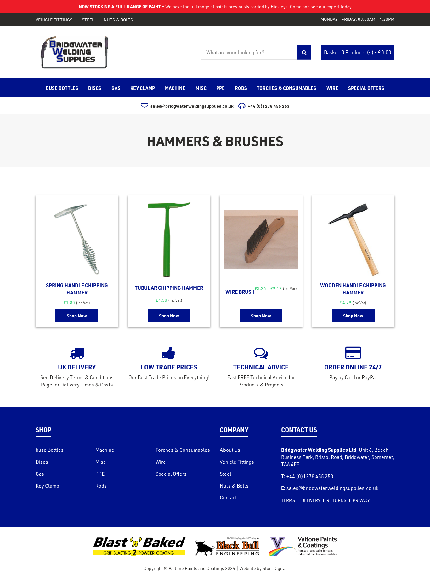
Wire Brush (240, 291)
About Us (230, 450)
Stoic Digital (274, 568)
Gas (40, 474)
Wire (161, 462)
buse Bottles (50, 450)
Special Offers (171, 474)
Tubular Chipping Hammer (169, 287)
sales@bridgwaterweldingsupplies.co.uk (192, 106)
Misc (100, 462)
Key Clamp (47, 486)
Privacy (361, 500)
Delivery (310, 500)
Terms (288, 500)
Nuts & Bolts (118, 19)
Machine (104, 450)
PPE (100, 474)
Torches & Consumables (183, 450)
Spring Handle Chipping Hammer (77, 289)
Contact (228, 497)
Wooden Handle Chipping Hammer (353, 289)
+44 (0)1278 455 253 (269, 106)
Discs (42, 462)
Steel (88, 19)
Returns (336, 500)
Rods (101, 486)
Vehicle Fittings (54, 19)
